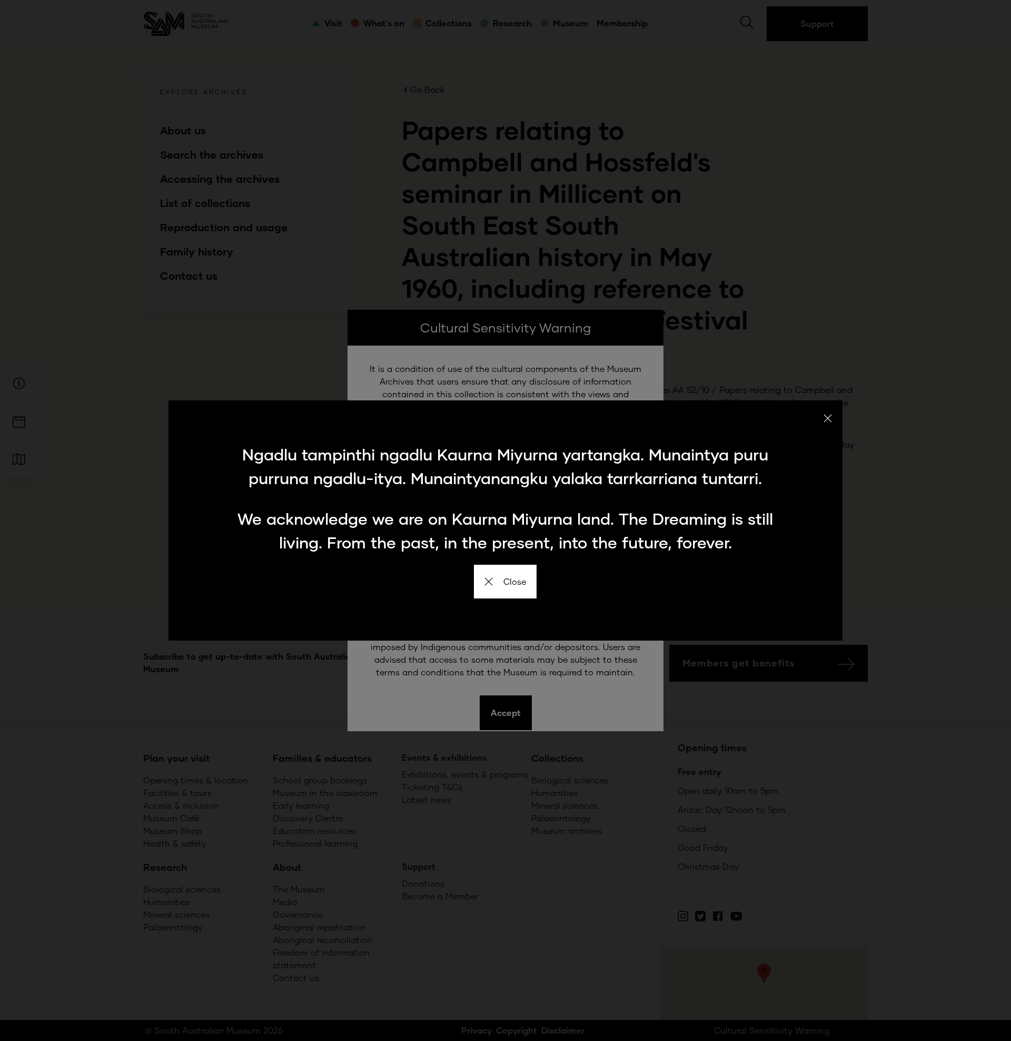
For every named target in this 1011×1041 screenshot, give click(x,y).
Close (514, 581)
